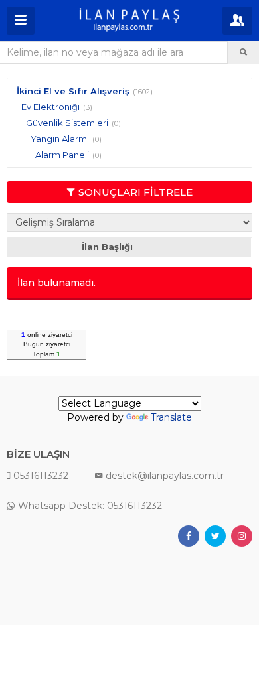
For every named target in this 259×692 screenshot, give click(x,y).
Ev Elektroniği (50, 107)
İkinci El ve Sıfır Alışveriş (73, 91)
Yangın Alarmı (60, 138)
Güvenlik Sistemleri (67, 122)
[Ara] (243, 52)
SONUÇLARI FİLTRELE (135, 192)
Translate (171, 417)
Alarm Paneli (62, 154)
